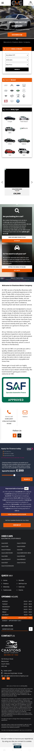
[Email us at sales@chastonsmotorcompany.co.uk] (25, 413)
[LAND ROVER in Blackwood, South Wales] (18, 91)
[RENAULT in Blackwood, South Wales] (24, 96)
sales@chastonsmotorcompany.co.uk (15, 676)
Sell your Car (23, 583)
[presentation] (2, 182)
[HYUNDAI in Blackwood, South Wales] (6, 91)
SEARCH (17, 69)
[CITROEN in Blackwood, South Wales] (12, 85)
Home (5, 580)
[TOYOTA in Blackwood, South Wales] (12, 101)
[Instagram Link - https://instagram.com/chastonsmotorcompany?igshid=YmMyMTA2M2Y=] (19, 435)
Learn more (17, 744)
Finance (5, 583)
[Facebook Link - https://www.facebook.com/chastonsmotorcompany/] (14, 435)
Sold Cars (22, 587)
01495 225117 (9, 419)
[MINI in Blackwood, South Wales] (6, 96)
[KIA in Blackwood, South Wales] (12, 91)
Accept (17, 747)
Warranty (6, 587)
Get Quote (17, 270)
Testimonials (7, 590)
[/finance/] (17, 279)
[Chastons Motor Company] (17, 3)
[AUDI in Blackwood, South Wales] (6, 85)
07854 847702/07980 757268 (12, 673)
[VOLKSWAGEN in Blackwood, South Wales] (18, 101)
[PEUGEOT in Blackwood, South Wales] (18, 96)
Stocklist (17, 240)
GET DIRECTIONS (7, 626)
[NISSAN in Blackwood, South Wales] (12, 96)
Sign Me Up (17, 525)
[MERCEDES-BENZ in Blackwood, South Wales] (24, 91)
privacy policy (24, 685)
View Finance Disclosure (17, 514)
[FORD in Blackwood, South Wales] (18, 85)
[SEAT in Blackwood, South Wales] (6, 101)
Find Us (21, 590)
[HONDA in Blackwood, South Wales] (24, 85)
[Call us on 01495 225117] (9, 413)
